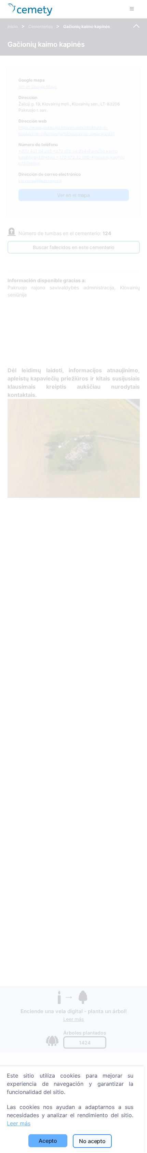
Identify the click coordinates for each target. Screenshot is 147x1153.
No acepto (92, 1141)
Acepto (48, 1140)
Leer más (18, 1123)
